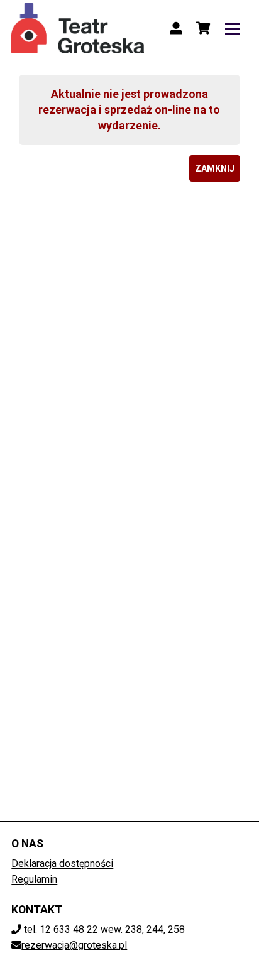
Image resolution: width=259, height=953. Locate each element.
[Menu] (233, 28)
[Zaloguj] (176, 28)
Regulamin (34, 879)
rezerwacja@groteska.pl (74, 945)
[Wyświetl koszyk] (204, 28)
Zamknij (214, 168)
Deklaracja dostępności (62, 863)
